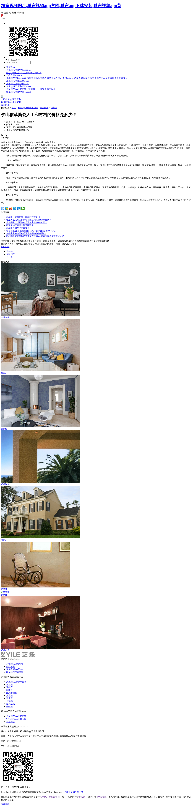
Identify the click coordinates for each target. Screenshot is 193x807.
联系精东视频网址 (19, 92)
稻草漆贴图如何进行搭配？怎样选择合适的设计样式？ (31, 231)
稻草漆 (30, 78)
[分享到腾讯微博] (15, 208)
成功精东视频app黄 (17, 81)
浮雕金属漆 (115, 78)
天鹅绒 (75, 78)
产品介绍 (14, 75)
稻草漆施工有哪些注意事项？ (20, 225)
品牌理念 (28, 73)
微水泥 (68, 78)
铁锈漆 (91, 78)
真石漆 (61, 78)
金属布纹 (98, 78)
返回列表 (10, 254)
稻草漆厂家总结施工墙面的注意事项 (23, 217)
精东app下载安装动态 (18, 86)
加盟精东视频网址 (17, 84)
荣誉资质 (37, 73)
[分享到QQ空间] (6, 208)
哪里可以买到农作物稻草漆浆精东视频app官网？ (28, 220)
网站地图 (5, 804)
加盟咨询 (5, 246)
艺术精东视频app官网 (50, 797)
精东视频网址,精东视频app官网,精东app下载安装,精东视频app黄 (61, 5)
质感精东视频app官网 (16, 78)
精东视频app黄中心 (15, 669)
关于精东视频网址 (18, 70)
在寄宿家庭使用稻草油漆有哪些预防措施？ (26, 233)
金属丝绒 (83, 78)
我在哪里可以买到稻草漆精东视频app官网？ (26, 222)
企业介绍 (10, 73)
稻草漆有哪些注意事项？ (17, 228)
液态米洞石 (52, 78)
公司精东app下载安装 (16, 89)
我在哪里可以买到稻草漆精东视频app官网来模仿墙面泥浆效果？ (36, 236)
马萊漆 (106, 78)
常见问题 (51, 89)
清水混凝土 (101, 797)
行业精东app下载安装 (36, 89)
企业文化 (19, 73)
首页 (11, 67)
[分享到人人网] (19, 208)
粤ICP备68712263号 (74, 792)
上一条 (9, 251)
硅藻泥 (124, 78)
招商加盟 (10, 666)
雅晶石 (36, 78)
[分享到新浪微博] (10, 208)
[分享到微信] (23, 208)
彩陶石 (43, 78)
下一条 (9, 257)
